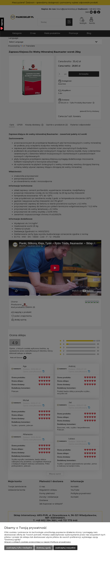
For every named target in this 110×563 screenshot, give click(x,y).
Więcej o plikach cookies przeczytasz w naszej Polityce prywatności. (37, 542)
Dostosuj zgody (43, 547)
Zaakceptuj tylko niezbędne (19, 547)
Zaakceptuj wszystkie (65, 547)
